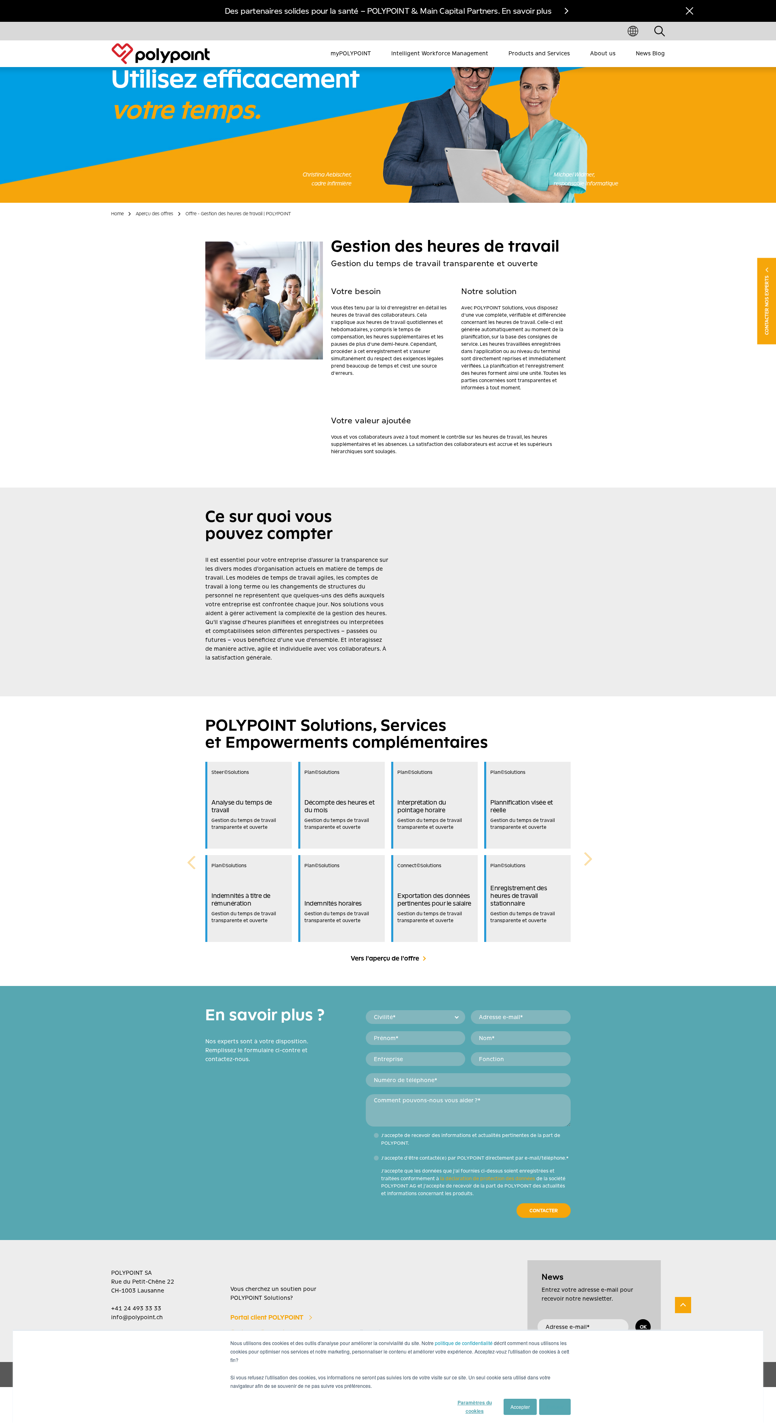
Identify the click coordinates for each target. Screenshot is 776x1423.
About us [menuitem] (603, 53)
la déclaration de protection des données (487, 1178)
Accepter (520, 1406)
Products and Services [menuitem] (539, 53)
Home (117, 213)
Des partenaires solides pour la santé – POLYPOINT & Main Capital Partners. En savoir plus (388, 11)
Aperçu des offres (154, 213)
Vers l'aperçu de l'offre (385, 958)
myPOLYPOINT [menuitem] (351, 53)
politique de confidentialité (464, 1342)
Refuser (555, 1406)
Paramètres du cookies (475, 1407)
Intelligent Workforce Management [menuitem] (439, 53)
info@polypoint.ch (137, 1317)
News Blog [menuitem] (650, 53)
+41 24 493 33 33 (136, 1308)
